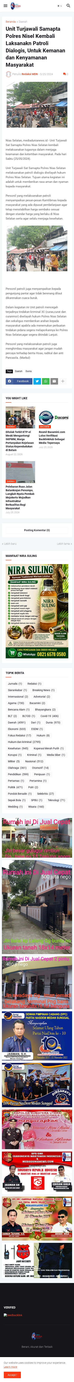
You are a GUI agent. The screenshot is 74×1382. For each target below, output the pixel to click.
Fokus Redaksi (19, 735)
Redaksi (34, 683)
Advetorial (42, 696)
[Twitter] (37, 381)
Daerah (23, 21)
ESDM (37, 729)
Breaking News (43, 690)
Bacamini (37, 703)
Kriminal (34, 754)
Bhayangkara (45, 709)
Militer (14, 761)
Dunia (29, 371)
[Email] (54, 381)
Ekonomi (17, 729)
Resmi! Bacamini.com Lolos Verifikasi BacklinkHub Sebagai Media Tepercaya (52, 437)
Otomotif (40, 767)
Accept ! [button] (12, 1374)
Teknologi (56, 800)
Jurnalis (15, 683)
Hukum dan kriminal (24, 741)
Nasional (34, 761)
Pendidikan (18, 774)
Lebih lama (63, 543)
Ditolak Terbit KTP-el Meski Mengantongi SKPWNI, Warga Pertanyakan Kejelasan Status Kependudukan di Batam (20, 441)
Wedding (15, 806)
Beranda (11, 21)
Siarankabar (17, 690)
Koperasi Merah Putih (49, 748)
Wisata (36, 806)
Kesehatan (18, 748)
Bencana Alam (19, 709)
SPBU (36, 800)
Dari (35, 722)
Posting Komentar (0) (37, 530)
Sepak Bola (17, 800)
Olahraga (17, 767)
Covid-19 (50, 716)
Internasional (18, 696)
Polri (33, 787)
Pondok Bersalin (20, 793)
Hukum (43, 735)
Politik (15, 787)
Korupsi (15, 754)
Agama (16, 703)
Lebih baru (10, 543)
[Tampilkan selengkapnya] (63, 381)
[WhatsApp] (46, 381)
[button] (5, 6)
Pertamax (16, 780)
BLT (12, 716)
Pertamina (38, 780)
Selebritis (45, 793)
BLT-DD (28, 716)
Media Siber (56, 754)
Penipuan (42, 774)
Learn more (10, 1366)
